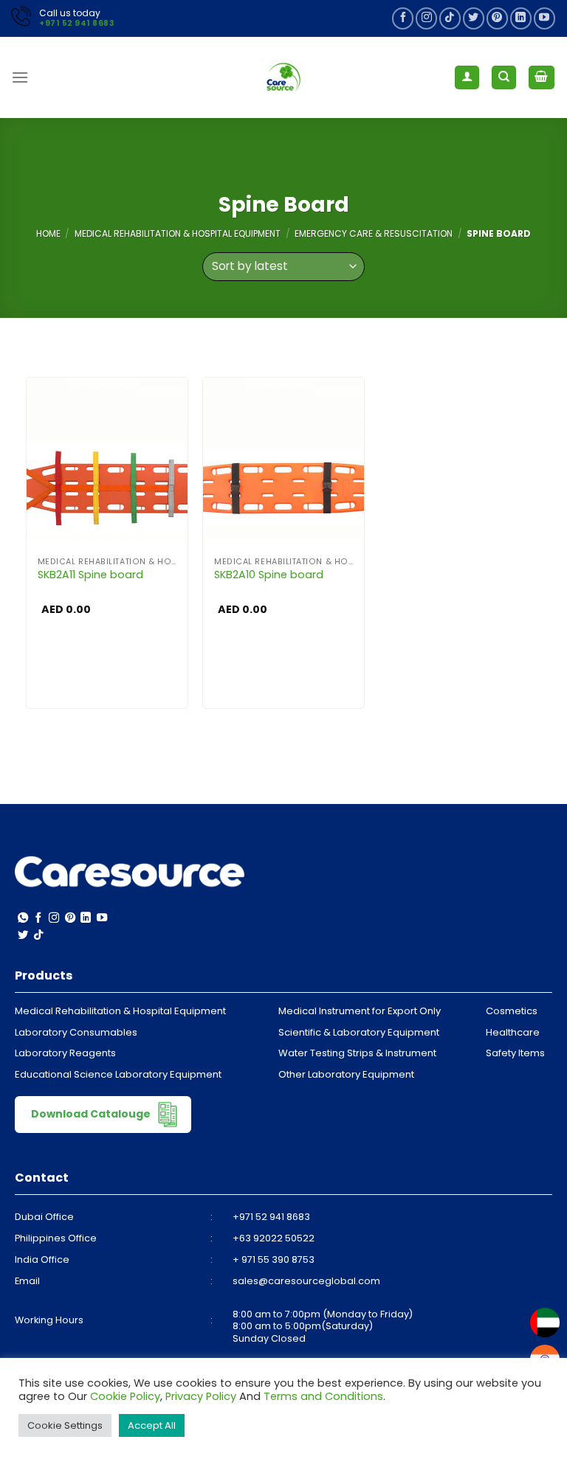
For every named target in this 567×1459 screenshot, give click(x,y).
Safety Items (515, 1053)
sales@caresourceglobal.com (306, 1281)
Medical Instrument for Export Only (359, 1011)
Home (48, 233)
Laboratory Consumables (76, 1032)
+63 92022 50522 (274, 1238)
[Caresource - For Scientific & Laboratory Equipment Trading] (283, 77)
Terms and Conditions (323, 1396)
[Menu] (20, 77)
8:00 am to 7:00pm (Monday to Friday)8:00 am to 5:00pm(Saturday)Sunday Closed (323, 1326)
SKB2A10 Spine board (268, 575)
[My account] (467, 78)
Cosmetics (511, 1011)
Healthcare (513, 1032)
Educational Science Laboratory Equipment (118, 1074)
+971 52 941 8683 (76, 23)
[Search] (504, 78)
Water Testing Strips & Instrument (357, 1053)
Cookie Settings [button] (65, 1425)
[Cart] (542, 78)
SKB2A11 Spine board (90, 575)
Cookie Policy (125, 1396)
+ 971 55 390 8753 (274, 1259)
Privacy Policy (200, 1396)
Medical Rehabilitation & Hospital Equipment (178, 233)
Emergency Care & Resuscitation (374, 233)
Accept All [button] (152, 1425)
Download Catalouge (92, 1113)
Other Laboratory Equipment (346, 1074)
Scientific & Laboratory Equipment (358, 1032)
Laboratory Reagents (65, 1053)
